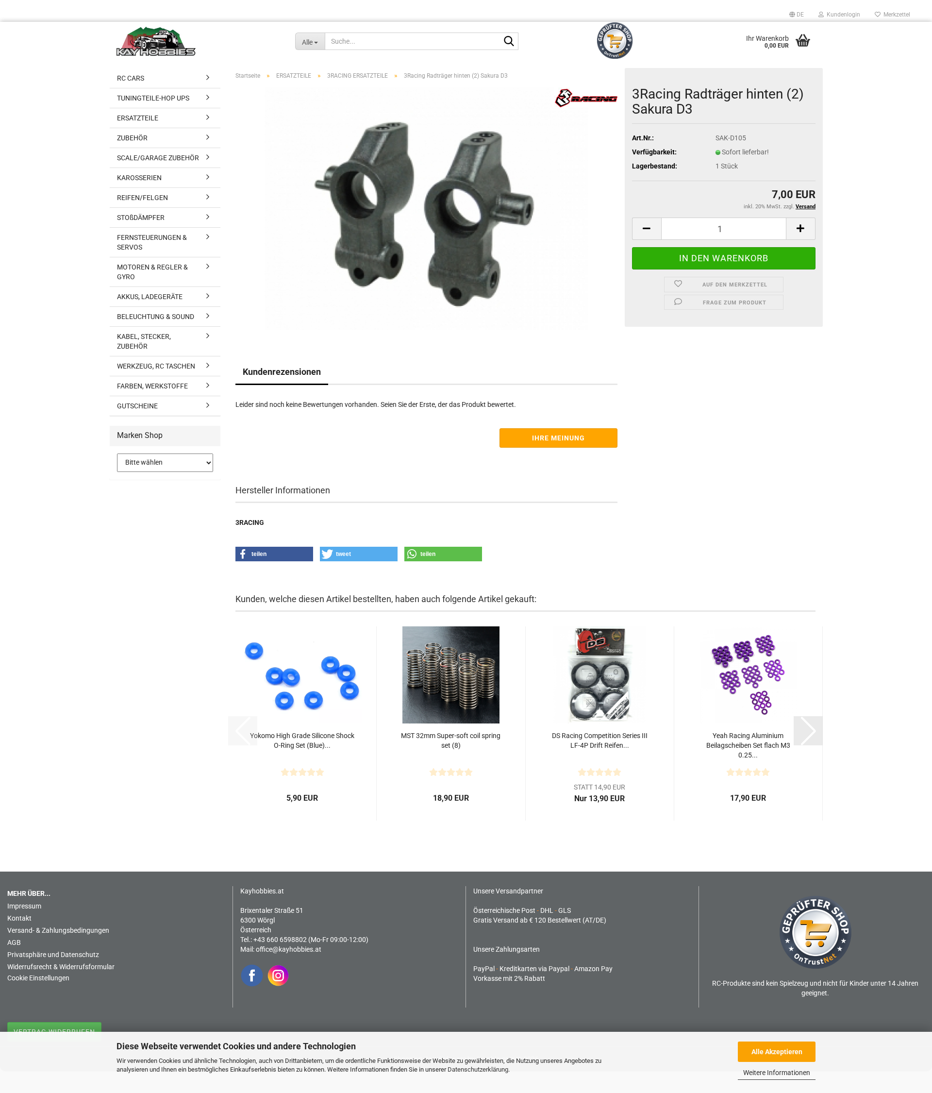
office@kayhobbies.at (288, 949)
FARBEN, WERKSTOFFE (152, 386)
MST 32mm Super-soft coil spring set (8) (450, 740)
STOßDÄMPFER (141, 217)
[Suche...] (509, 41)
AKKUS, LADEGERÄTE (150, 297)
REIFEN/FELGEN (142, 198)
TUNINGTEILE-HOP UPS (153, 98)
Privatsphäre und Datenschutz (53, 954)
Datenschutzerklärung (478, 1069)
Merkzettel (895, 14)
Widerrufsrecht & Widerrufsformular (61, 967)
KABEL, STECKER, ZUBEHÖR (144, 341)
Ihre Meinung (558, 438)
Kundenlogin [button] (842, 14)
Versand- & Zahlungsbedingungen (58, 930)
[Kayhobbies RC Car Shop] (198, 41)
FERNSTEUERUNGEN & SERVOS (152, 242)
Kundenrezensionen (282, 372)
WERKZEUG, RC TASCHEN (156, 366)
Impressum (24, 906)
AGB (14, 942)
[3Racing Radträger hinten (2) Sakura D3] (426, 208)
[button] (796, 14)
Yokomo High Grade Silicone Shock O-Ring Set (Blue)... (302, 740)
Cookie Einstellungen (38, 978)
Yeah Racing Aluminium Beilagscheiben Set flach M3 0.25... (748, 745)
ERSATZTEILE (137, 118)
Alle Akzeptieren (776, 1052)
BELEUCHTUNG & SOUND (155, 316)
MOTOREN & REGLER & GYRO (152, 272)
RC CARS (130, 78)
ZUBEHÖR (132, 138)
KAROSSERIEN (139, 178)
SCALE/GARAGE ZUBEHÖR (158, 158)
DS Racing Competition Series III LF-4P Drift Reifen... (600, 740)
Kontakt (19, 918)
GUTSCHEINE (137, 406)
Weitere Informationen (776, 1072)
